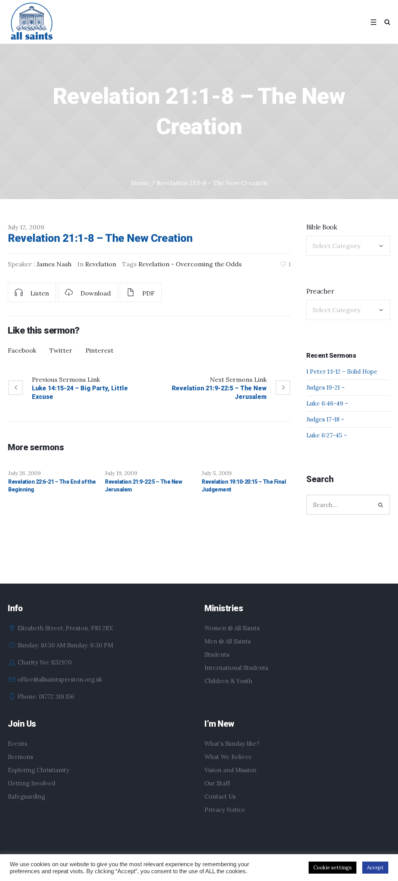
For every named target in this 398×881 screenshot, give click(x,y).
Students (216, 654)
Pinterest (99, 350)
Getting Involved (31, 783)
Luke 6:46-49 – (327, 403)
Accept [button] (375, 867)
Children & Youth (228, 681)
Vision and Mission (230, 770)
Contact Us (220, 796)
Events (17, 743)
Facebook (22, 350)
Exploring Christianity (38, 770)
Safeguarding (26, 796)
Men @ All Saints (227, 641)
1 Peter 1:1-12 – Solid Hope (341, 371)
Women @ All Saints (232, 628)
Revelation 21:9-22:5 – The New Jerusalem (219, 392)
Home (140, 183)
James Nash (54, 264)
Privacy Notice (224, 809)
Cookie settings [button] (332, 867)
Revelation (100, 264)
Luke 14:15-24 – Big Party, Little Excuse (80, 392)
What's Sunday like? (232, 743)
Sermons (20, 756)
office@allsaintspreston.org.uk (59, 679)
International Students (236, 667)
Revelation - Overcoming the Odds (190, 264)
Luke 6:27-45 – (326, 435)
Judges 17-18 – (325, 419)
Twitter (60, 350)
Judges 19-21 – (325, 387)
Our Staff (217, 783)
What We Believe (228, 756)
